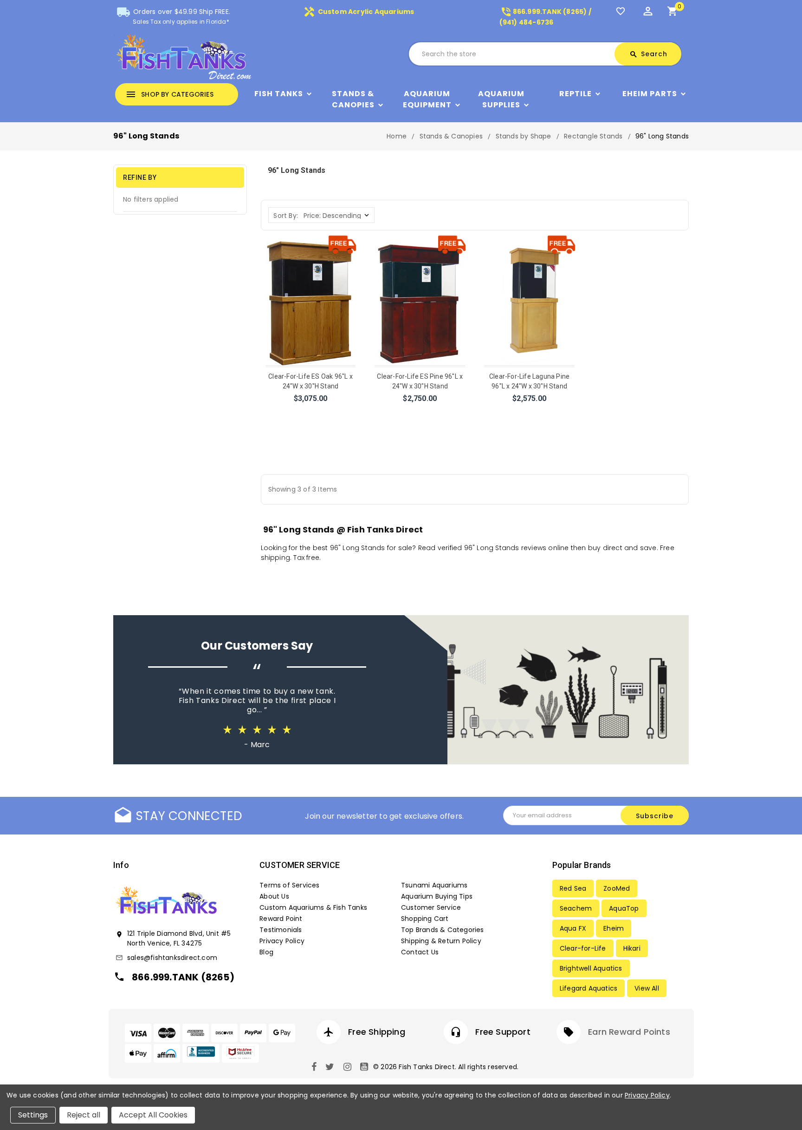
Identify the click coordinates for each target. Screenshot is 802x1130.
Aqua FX (573, 928)
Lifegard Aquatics (588, 988)
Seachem (576, 908)
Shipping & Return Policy (441, 941)
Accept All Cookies (153, 1115)
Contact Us (420, 952)
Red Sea (573, 888)
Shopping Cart (425, 918)
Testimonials (280, 929)
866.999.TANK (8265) (183, 977)
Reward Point (280, 918)
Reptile (575, 93)
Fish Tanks (278, 93)
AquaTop (624, 908)
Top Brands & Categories (442, 929)
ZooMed (616, 888)
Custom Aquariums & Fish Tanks (313, 907)
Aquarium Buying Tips (436, 896)
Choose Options (310, 411)
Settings (33, 1115)
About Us (274, 896)
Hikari (631, 948)
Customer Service (431, 907)
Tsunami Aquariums (434, 885)
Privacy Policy (281, 941)
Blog (266, 952)
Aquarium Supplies (501, 99)
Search (648, 54)
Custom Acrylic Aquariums (359, 11)
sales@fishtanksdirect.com (172, 957)
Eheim (613, 928)
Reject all (83, 1115)
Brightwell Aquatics (591, 968)
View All (646, 988)
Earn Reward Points (629, 1032)
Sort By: (285, 215)
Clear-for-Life (583, 948)
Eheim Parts (649, 93)
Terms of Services (289, 885)
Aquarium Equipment (427, 99)
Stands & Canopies (353, 99)
